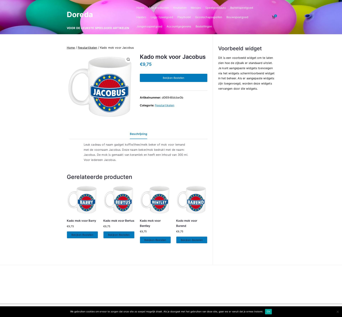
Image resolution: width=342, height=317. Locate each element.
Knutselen (179, 7)
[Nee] (337, 311)
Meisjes (196, 7)
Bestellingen (204, 26)
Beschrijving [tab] (138, 134)
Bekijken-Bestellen (173, 77)
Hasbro (141, 17)
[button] (128, 59)
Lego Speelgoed (162, 17)
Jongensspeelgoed (149, 26)
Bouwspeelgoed (237, 17)
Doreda (80, 14)
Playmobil (184, 17)
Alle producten (159, 7)
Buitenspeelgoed (241, 7)
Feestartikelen (87, 47)
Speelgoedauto (215, 7)
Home (140, 7)
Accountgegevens (179, 26)
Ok (268, 311)
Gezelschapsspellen (208, 17)
